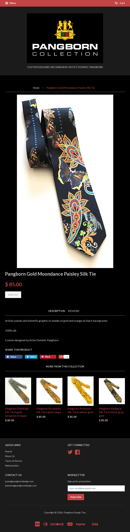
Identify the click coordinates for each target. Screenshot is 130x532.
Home (36, 87)
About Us (10, 456)
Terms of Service (13, 461)
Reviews (73, 310)
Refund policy (12, 465)
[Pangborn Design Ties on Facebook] (77, 453)
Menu (12, 3)
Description (56, 310)
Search (8, 451)
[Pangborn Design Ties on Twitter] (70, 453)
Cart (122, 3)
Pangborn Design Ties (75, 512)
